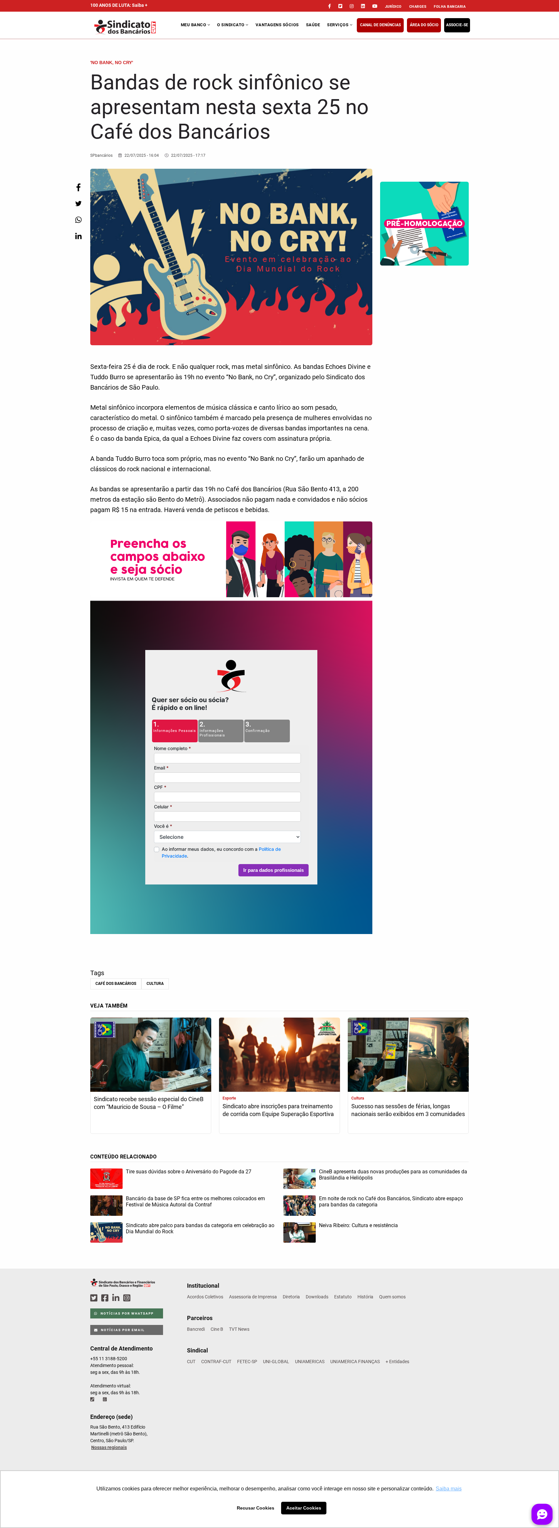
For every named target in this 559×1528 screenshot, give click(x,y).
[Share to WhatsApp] (78, 219)
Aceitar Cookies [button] (303, 1508)
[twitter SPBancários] (94, 1298)
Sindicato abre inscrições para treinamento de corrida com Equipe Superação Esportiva (278, 1110)
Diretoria (291, 1296)
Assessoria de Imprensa (253, 1296)
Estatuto (343, 1296)
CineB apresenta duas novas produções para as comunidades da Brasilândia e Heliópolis (393, 1175)
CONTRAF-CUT (216, 1361)
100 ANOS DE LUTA (119, 5)
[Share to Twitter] (78, 203)
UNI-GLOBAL (276, 1361)
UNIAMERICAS (309, 1361)
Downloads (317, 1296)
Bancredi (196, 1329)
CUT (191, 1361)
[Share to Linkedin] (78, 236)
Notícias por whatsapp (126, 1313)
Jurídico (393, 7)
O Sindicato (231, 24)
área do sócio (424, 25)
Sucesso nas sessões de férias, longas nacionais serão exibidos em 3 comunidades (408, 1110)
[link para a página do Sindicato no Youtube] (375, 6)
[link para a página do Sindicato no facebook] (329, 6)
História (365, 1296)
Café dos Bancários (115, 983)
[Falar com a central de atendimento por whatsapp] (105, 1399)
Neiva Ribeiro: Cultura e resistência (358, 1225)
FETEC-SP (247, 1361)
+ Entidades (397, 1361)
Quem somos (392, 1296)
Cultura (155, 983)
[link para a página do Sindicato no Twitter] (340, 6)
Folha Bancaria (450, 7)
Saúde (313, 24)
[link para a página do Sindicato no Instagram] (351, 6)
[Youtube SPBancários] (139, 1298)
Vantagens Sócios (277, 24)
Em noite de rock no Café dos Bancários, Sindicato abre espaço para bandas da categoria (391, 1201)
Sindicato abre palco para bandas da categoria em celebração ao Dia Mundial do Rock (200, 1228)
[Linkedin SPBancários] (116, 1298)
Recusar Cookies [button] (255, 1508)
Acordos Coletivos (205, 1296)
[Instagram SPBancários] (127, 1298)
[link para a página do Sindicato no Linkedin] (363, 6)
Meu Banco (194, 24)
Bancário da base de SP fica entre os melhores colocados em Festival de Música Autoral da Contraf (195, 1201)
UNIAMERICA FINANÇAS (355, 1361)
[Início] (134, 27)
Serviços (338, 24)
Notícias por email (122, 1330)
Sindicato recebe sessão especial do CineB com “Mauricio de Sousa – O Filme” (148, 1103)
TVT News (239, 1329)
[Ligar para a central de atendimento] (92, 1399)
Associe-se (457, 25)
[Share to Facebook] (78, 187)
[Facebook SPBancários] (105, 1298)
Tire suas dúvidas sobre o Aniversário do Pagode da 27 (188, 1172)
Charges (418, 7)
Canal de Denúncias (380, 25)
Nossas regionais (109, 1447)
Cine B (217, 1329)
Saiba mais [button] (449, 1488)
